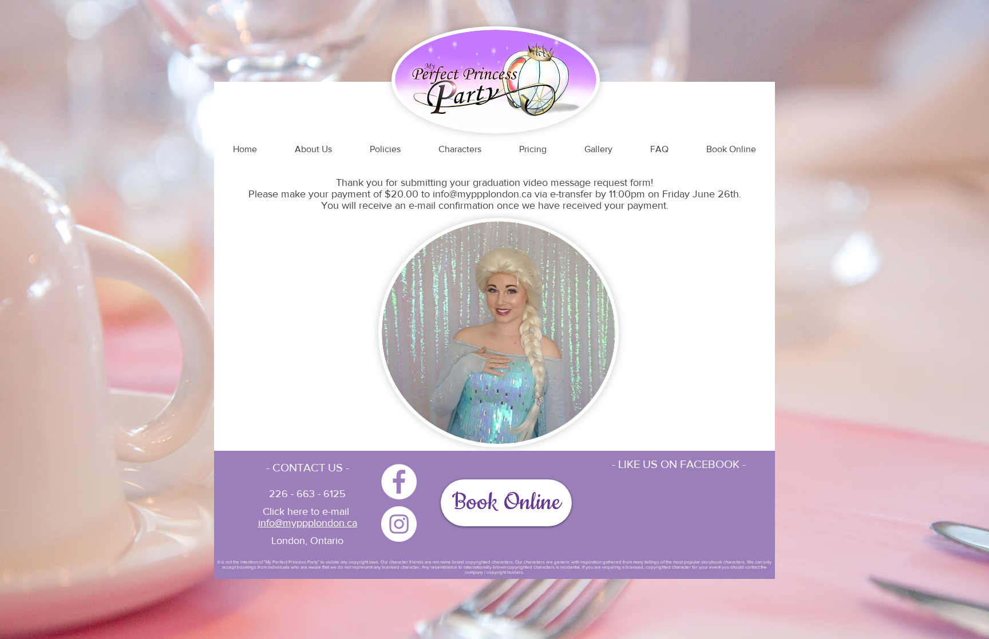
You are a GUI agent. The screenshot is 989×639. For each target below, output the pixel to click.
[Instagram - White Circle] (399, 524)
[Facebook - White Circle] (399, 481)
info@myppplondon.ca (482, 194)
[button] (731, 149)
